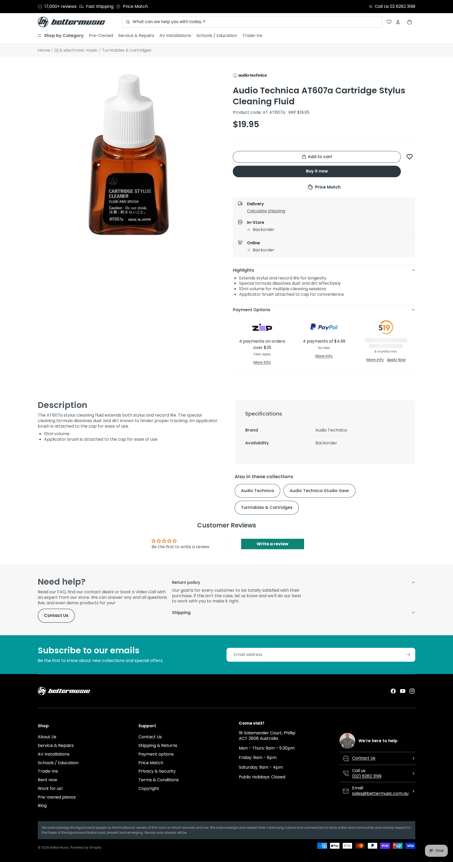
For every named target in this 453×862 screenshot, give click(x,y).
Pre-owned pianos (57, 797)
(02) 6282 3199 (366, 776)
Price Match (150, 763)
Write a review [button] (272, 544)
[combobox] (252, 22)
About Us (47, 737)
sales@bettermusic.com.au (380, 793)
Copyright (148, 788)
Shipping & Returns (157, 745)
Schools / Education (58, 763)
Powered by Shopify (86, 847)
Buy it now (317, 171)
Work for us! (50, 788)
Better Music (59, 847)
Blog (42, 805)
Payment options (156, 754)
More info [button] (262, 362)
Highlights (243, 270)
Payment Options (251, 310)
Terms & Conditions (158, 780)
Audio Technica (257, 491)
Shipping (181, 613)
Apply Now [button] (396, 359)
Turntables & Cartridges (267, 507)
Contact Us (56, 615)
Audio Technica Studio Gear (319, 491)
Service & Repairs (56, 745)
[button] (409, 157)
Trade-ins (48, 771)
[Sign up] (408, 655)
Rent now (47, 780)
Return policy (186, 582)
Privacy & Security (157, 771)
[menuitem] (61, 35)
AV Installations (53, 754)
